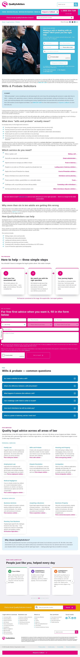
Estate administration (69, 158)
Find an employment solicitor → (15, 474)
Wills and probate (8, 632)
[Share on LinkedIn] (75, 22)
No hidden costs (55, 618)
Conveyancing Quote (9, 625)
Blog (36, 618)
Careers (37, 620)
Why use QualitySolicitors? (41, 623)
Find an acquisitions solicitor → (38, 513)
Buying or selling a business (26, 617)
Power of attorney (70, 162)
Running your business (25, 622)
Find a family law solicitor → (11, 457)
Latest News (38, 625)
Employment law (23, 620)
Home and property (8, 623)
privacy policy (61, 66)
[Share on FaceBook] (70, 22)
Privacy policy (41, 647)
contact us (27, 350)
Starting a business (24, 623)
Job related (6, 622)
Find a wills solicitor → (36, 457)
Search (68, 607)
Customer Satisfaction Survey (42, 627)
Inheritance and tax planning (67, 175)
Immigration (6, 627)
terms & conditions (46, 344)
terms (67, 66)
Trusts (74, 180)
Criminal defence (7, 618)
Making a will (72, 154)
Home (4, 12)
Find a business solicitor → (11, 513)
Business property (24, 618)
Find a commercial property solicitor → (66, 514)
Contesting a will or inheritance (66, 184)
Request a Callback (48, 12)
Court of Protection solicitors (67, 171)
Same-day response (55, 620)
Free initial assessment (56, 617)
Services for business (26, 12)
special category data (25, 345)
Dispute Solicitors (8, 620)
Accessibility (60, 647)
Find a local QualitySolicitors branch (20, 18)
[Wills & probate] (21, 50)
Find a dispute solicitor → (42, 472)
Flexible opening (55, 622)
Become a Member (39, 617)
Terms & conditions (70, 647)
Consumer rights (7, 617)
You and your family (8, 633)
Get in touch (37, 355)
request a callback (64, 102)
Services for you (12, 12)
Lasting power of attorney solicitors (65, 167)
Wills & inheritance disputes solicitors (64, 189)
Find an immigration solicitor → (64, 474)
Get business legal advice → (11, 531)
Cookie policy (51, 647)
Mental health (7, 630)
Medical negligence (8, 628)
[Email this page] (77, 22)
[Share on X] (72, 22)
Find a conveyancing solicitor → (64, 457)
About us (37, 12)
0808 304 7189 (42, 82)
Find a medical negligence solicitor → (14, 492)
